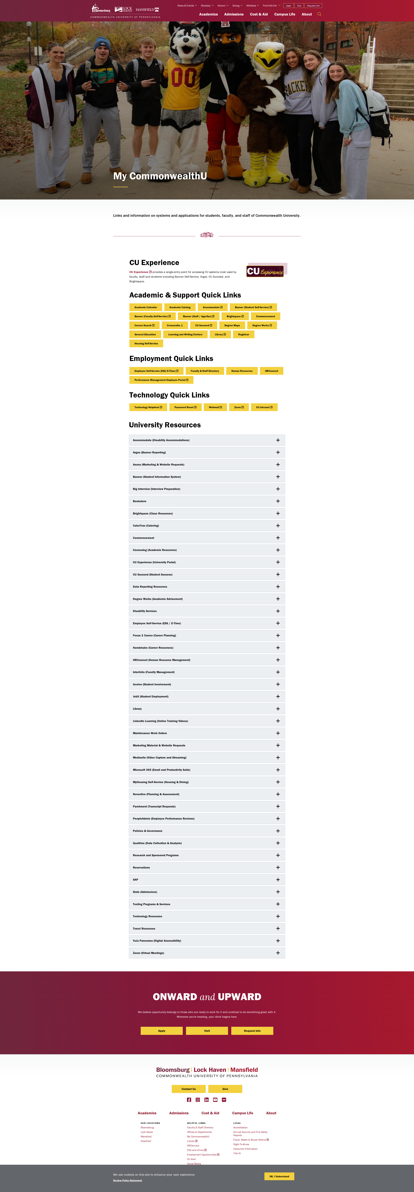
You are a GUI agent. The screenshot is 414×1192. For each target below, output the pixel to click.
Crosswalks (173, 325)
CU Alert (191, 1159)
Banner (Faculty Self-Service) (151, 316)
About (307, 14)
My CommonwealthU (198, 1136)
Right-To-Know (241, 1144)
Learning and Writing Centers (185, 334)
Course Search (143, 325)
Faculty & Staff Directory (205, 370)
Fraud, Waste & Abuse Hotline (249, 1139)
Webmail (214, 407)
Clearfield (146, 1141)
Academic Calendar (146, 307)
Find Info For (270, 5)
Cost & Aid (259, 14)
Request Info (313, 5)
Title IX (237, 1153)
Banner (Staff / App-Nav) (197, 316)
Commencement (265, 316)
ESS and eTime (195, 1150)
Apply (288, 5)
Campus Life (284, 14)
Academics (208, 14)
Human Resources (242, 370)
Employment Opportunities (201, 1154)
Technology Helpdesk (147, 407)
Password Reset (184, 407)
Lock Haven (147, 1132)
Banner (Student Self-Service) (252, 307)
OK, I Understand (279, 1176)
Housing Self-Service (146, 343)
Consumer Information (245, 1148)
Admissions (234, 14)
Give (225, 1089)
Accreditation (240, 1127)
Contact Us (189, 1089)
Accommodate (211, 307)
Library (219, 334)
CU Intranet (263, 407)
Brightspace (234, 316)
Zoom (237, 407)
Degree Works (260, 325)
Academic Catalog (180, 307)
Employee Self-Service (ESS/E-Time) (155, 370)
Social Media (194, 1163)
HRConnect (271, 370)
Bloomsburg (147, 1127)
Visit (299, 5)
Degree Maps (232, 325)
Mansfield (146, 1136)
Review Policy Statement (127, 1180)
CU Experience (138, 272)
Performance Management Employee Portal (160, 380)
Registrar (243, 334)
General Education (145, 334)
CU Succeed (202, 325)
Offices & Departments (199, 1132)
